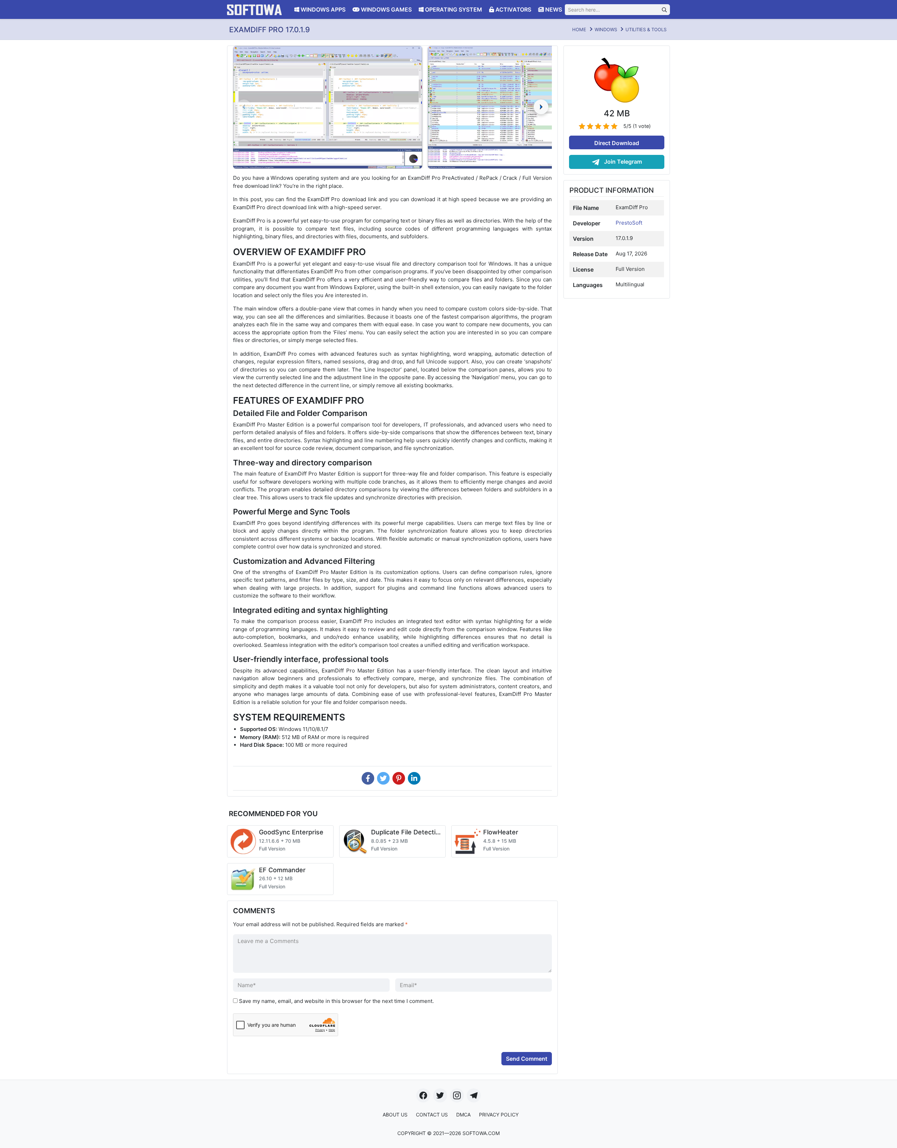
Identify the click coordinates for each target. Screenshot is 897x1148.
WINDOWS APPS (322, 9)
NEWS (553, 9)
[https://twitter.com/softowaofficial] (440, 1095)
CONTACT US (432, 1115)
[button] (541, 107)
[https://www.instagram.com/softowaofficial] (457, 1095)
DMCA (463, 1115)
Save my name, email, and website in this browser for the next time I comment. (336, 1001)
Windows (606, 29)
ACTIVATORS (512, 9)
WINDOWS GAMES (386, 9)
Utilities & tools (645, 29)
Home (579, 29)
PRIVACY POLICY (499, 1115)
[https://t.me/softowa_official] (474, 1095)
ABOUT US (395, 1115)
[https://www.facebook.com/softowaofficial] (423, 1095)
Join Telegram (622, 161)
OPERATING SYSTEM (453, 9)
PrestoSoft (629, 222)
